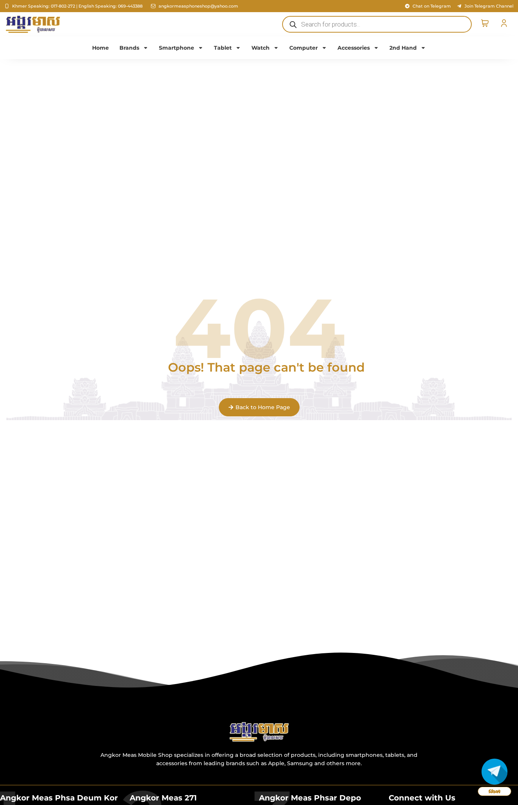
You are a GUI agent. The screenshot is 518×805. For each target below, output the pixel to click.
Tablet (223, 47)
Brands (129, 47)
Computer (303, 47)
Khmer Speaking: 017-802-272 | (44, 6)
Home (100, 47)
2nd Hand (403, 47)
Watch (260, 47)
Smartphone (176, 47)
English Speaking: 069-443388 (110, 6)
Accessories (353, 47)
